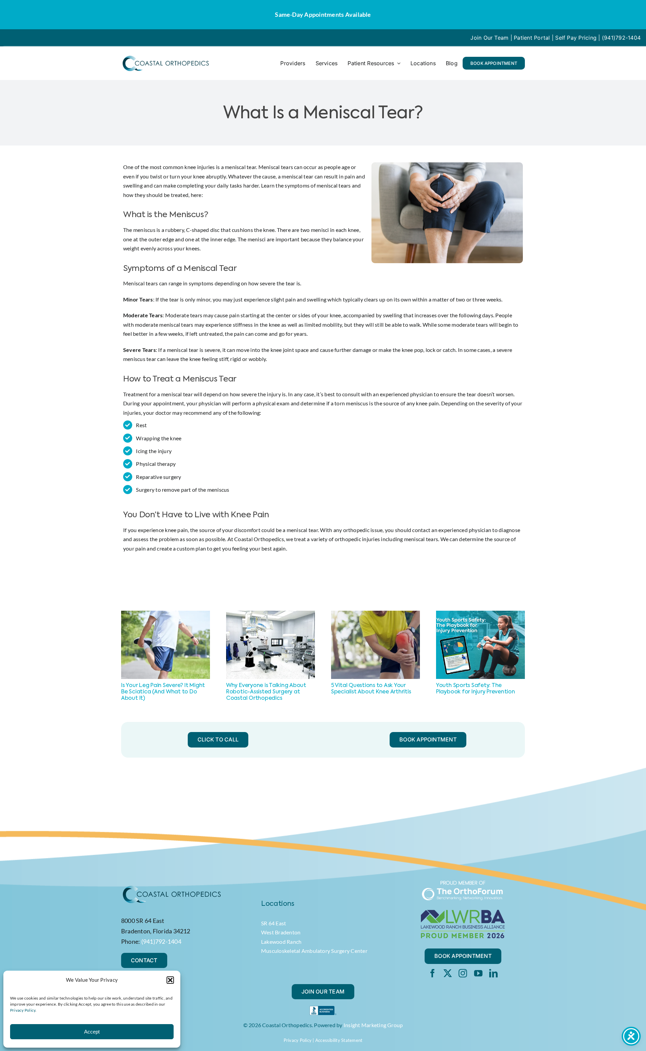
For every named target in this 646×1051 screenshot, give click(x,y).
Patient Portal (532, 37)
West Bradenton (280, 932)
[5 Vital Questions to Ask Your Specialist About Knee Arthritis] (375, 614)
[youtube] (478, 973)
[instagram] (463, 973)
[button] (170, 980)
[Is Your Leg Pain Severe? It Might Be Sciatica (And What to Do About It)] (165, 614)
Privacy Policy (22, 1010)
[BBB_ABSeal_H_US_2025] (323, 1008)
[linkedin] (493, 973)
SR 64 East (273, 923)
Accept (92, 1032)
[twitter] (447, 973)
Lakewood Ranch (281, 941)
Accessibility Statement (339, 1040)
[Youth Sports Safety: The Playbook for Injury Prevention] (480, 614)
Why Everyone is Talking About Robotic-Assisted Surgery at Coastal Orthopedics (266, 692)
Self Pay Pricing (576, 37)
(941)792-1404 (621, 37)
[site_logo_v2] (165, 57)
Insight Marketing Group (373, 1025)
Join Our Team (489, 37)
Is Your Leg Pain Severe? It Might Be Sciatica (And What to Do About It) (163, 692)
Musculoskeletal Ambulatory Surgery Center (314, 950)
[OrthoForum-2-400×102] (463, 883)
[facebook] (432, 973)
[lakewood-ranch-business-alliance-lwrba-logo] (463, 912)
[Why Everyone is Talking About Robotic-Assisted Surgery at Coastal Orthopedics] (270, 614)
